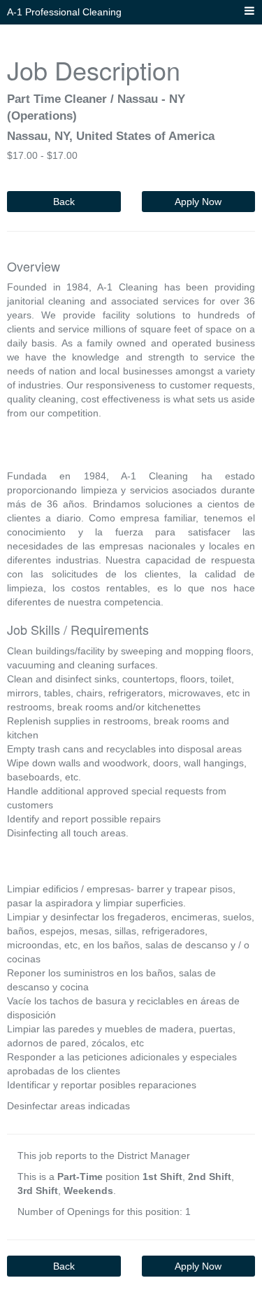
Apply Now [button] (198, 1266)
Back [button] (64, 201)
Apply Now (198, 201)
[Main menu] (249, 11)
